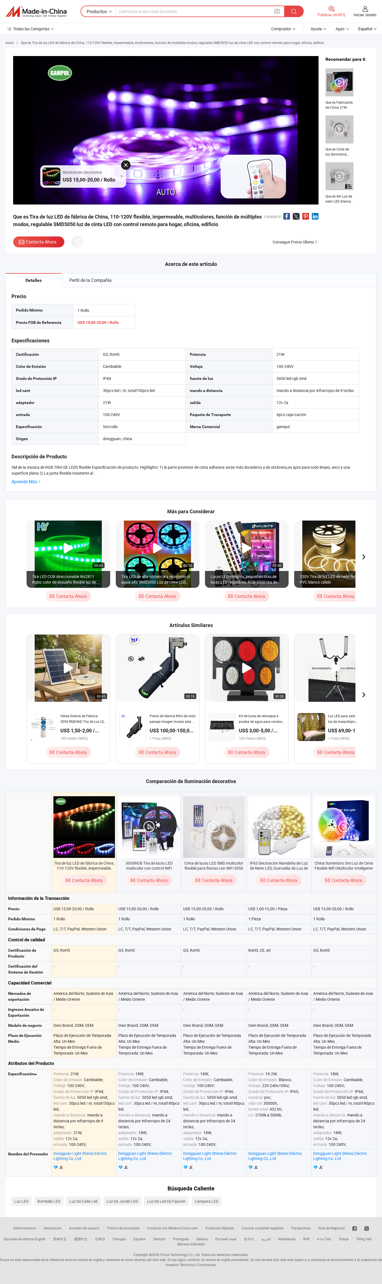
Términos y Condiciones (198, 1264)
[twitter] (366, 1228)
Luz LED (21, 1201)
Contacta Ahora (41, 242)
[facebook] (354, 1228)
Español (139, 1239)
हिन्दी (306, 1239)
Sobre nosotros (24, 1228)
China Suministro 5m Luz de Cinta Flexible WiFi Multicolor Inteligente (344, 865)
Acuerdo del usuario (84, 1228)
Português (181, 1239)
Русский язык (225, 1239)
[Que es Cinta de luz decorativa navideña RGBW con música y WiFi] (339, 136)
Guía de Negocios (331, 1228)
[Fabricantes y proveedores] (36, 11)
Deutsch (159, 1239)
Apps (340, 28)
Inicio (10, 42)
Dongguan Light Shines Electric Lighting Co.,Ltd (80, 1156)
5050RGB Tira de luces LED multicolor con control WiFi (149, 865)
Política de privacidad (123, 1228)
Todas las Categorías (31, 28)
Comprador (281, 28)
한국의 (249, 1239)
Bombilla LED (48, 1201)
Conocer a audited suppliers (263, 1228)
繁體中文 (81, 1239)
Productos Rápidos (219, 1228)
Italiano (202, 1239)
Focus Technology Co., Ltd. (180, 1254)
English (40, 1239)
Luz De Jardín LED (122, 1201)
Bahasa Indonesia (191, 1244)
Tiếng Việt (364, 1239)
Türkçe (343, 1239)
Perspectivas (301, 1228)
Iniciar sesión (365, 14)
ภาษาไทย (324, 1239)
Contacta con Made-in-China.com (172, 1228)
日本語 (100, 1239)
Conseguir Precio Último (293, 242)
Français (119, 1239)
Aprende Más (24, 482)
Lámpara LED (206, 1201)
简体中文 (60, 1239)
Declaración (53, 1228)
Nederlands (287, 1239)
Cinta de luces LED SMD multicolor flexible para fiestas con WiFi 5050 (213, 865)
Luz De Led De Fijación (166, 1201)
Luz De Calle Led (83, 1201)
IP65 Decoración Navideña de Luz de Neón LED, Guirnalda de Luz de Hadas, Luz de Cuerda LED (279, 868)
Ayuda (316, 28)
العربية (266, 1239)
